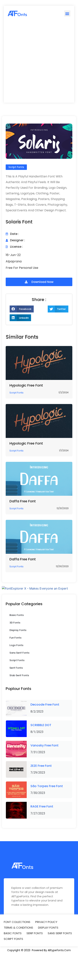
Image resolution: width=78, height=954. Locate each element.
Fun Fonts (15, 637)
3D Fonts (14, 622)
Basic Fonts (16, 615)
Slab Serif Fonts (19, 675)
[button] (67, 13)
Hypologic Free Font (26, 385)
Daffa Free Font (22, 501)
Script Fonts (16, 660)
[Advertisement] (39, 62)
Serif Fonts (16, 668)
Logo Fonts (16, 645)
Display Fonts (17, 630)
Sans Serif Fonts (19, 653)
